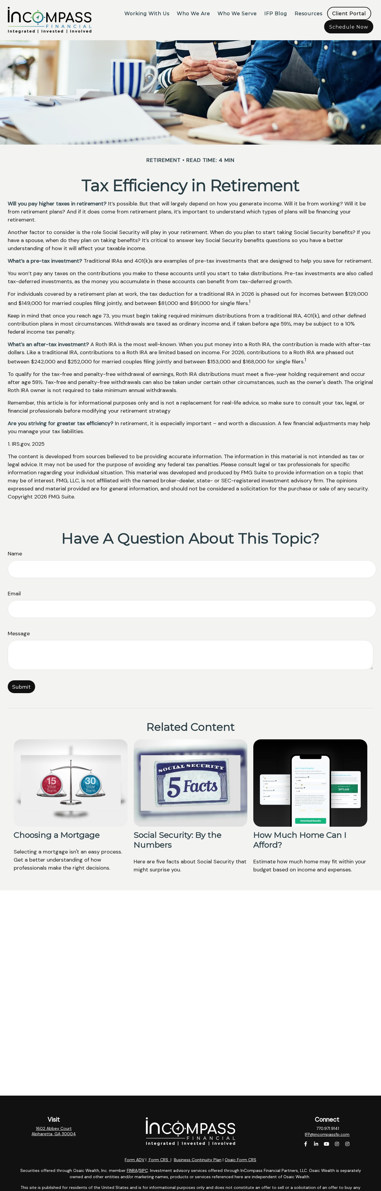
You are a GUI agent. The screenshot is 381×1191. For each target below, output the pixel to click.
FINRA (132, 1170)
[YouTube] (327, 1144)
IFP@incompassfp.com (327, 1134)
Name (15, 553)
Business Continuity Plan (197, 1159)
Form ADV (134, 1159)
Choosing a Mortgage (57, 835)
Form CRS (158, 1159)
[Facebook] (306, 1144)
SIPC (143, 1170)
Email (14, 593)
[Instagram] (337, 1144)
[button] (147, 13)
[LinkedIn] (316, 1144)
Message (19, 633)
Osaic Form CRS (240, 1159)
